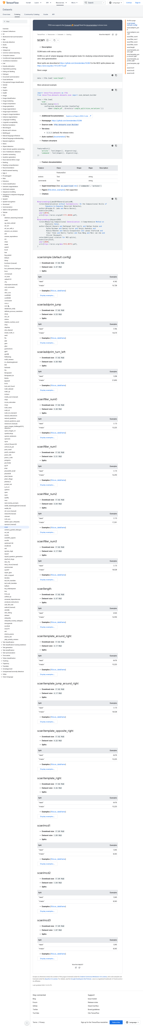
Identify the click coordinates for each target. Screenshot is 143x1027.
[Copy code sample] (116, 75)
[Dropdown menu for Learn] (41, 2)
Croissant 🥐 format (72, 25)
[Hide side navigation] (27, 1023)
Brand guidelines (94, 1009)
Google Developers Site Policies (81, 979)
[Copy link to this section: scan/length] (53, 589)
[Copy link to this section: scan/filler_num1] (59, 447)
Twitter (35, 1009)
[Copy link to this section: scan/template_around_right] (73, 636)
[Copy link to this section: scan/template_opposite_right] (75, 731)
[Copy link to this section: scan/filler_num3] (59, 541)
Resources (60, 3)
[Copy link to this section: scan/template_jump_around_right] (81, 683)
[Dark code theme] (112, 75)
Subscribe (116, 1022)
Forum (35, 1002)
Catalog (17, 14)
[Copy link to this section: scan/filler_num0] (59, 399)
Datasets (7, 9)
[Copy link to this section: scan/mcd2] (52, 873)
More (74, 3)
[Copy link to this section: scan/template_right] (63, 778)
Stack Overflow (93, 1006)
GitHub (129, 3)
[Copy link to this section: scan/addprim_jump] (63, 304)
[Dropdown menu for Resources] (66, 2)
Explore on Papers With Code (78, 116)
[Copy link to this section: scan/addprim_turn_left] (67, 352)
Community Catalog (31, 14)
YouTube (36, 1013)
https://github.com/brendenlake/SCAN (75, 63)
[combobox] (95, 3)
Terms (35, 1022)
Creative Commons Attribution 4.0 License (93, 977)
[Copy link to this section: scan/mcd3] (53, 920)
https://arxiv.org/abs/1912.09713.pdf (51, 66)
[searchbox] (15, 21)
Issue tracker (92, 999)
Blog (34, 999)
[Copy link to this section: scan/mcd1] (52, 825)
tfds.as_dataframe (58, 291)
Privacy (42, 1022)
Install (28, 3)
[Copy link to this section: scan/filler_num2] (59, 494)
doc (69, 186)
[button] (14, 31)
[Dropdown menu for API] (51, 2)
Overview (6, 14)
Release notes (93, 1002)
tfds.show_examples (56, 190)
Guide (45, 14)
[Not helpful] (116, 34)
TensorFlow (41, 34)
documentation (91, 25)
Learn (37, 3)
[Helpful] (113, 34)
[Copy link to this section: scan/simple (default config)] (73, 257)
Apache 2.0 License (51, 979)
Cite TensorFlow (93, 1013)
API (47, 3)
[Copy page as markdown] (55, 40)
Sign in (137, 3)
